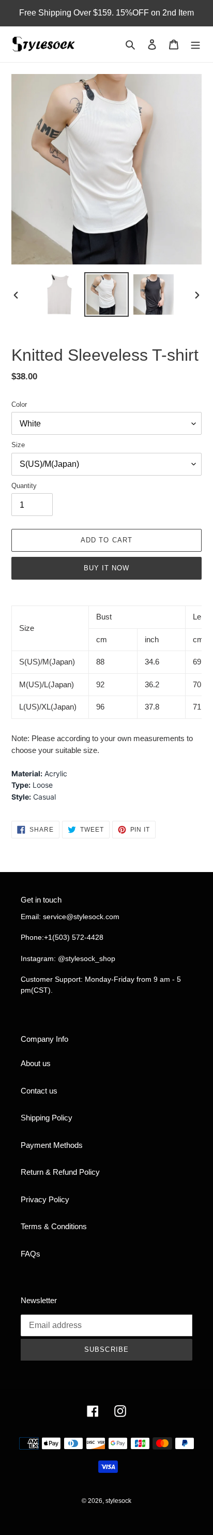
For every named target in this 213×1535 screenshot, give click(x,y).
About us (36, 1063)
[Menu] (195, 44)
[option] (59, 294)
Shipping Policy (46, 1117)
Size (18, 445)
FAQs (30, 1253)
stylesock (118, 1500)
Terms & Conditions (54, 1226)
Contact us (39, 1090)
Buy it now (106, 568)
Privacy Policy (45, 1199)
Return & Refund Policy (60, 1172)
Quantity (24, 486)
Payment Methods (52, 1145)
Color (19, 404)
